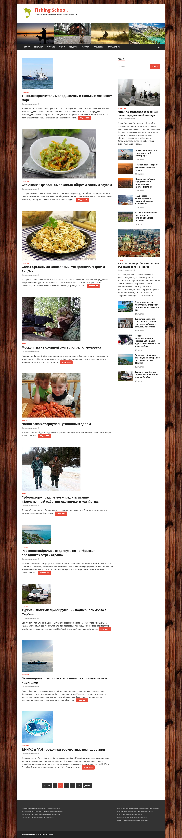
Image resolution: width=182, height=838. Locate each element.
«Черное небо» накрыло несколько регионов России (147, 167)
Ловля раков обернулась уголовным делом (56, 424)
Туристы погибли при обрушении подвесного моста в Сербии (146, 374)
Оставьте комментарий (30, 104)
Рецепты (73, 47)
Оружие (51, 47)
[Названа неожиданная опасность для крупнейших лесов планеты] (125, 221)
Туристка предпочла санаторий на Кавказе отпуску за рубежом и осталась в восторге (145, 323)
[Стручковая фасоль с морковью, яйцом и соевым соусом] (67, 154)
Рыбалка (38, 47)
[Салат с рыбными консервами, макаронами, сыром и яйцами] (67, 236)
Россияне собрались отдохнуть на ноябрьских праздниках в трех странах (58, 553)
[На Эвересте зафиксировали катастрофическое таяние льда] (125, 204)
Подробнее (84, 118)
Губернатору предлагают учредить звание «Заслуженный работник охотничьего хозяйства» (60, 499)
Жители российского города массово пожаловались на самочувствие (145, 183)
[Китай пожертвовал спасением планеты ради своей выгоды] (139, 106)
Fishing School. (51, 10)
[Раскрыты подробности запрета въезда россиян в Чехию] (139, 258)
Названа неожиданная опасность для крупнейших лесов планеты (146, 216)
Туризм (86, 47)
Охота (27, 47)
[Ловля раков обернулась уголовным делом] (67, 396)
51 (79, 785)
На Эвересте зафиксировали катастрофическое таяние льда (144, 200)
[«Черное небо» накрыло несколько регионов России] (125, 173)
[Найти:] (139, 66)
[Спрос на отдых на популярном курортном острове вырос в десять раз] (125, 311)
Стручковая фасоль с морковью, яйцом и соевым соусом (67, 185)
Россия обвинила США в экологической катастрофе (146, 153)
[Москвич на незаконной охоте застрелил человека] (67, 320)
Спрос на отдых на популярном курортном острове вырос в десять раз (147, 306)
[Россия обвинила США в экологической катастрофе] (125, 159)
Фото (62, 47)
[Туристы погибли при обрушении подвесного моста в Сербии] (67, 595)
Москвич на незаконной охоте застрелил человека (61, 347)
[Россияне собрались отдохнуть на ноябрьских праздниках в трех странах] (67, 535)
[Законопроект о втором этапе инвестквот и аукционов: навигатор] (67, 657)
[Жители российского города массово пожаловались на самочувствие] (125, 187)
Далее (87, 785)
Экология (99, 47)
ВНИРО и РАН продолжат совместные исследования (63, 749)
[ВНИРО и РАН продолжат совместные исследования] (67, 728)
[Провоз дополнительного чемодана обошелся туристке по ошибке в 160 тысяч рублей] (125, 344)
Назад (47, 785)
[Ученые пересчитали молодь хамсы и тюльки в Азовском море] (67, 74)
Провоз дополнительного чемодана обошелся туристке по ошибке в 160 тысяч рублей (147, 341)
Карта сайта (114, 47)
